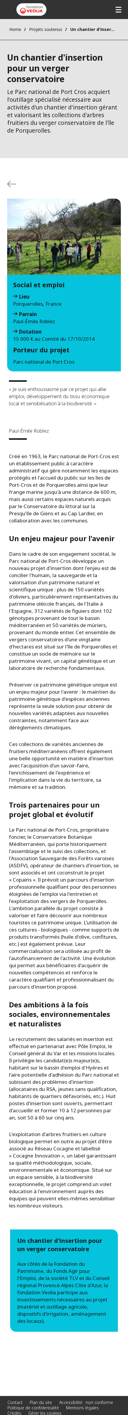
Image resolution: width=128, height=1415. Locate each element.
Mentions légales (82, 1408)
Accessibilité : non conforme (86, 1402)
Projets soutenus (45, 29)
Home (15, 29)
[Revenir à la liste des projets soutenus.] (11, 184)
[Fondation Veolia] (31, 9)
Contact (15, 1402)
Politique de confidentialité (33, 1408)
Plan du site (41, 1402)
